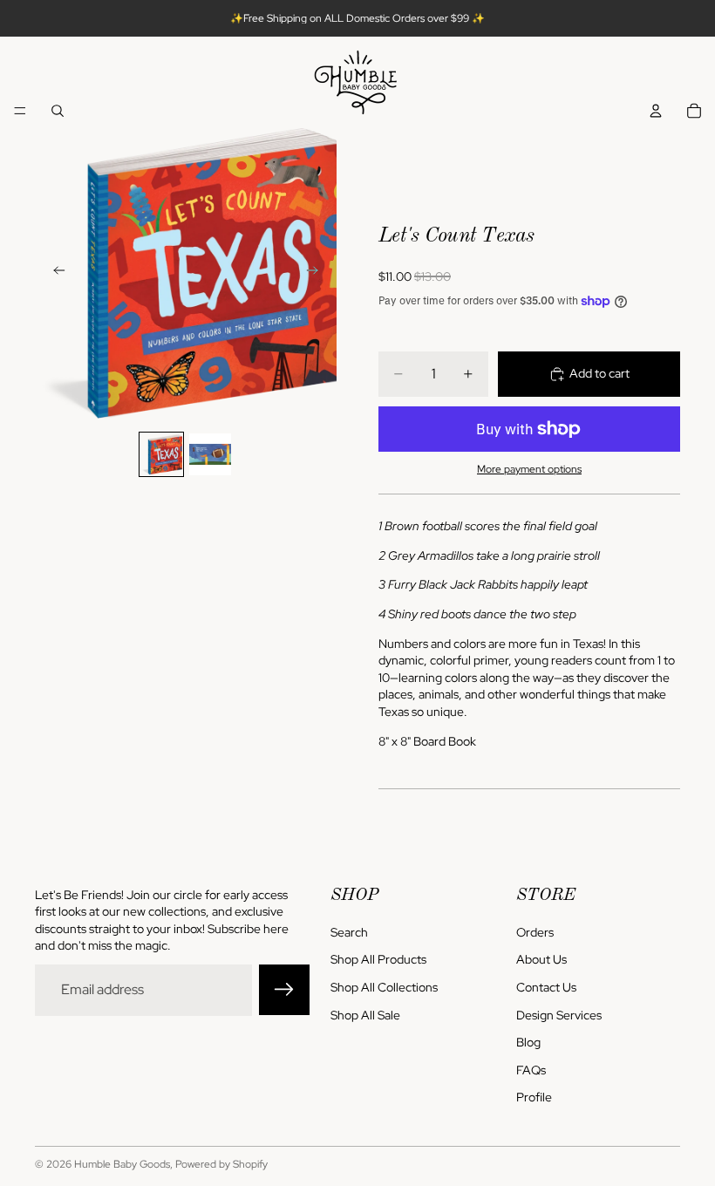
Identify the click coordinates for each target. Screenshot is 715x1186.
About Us (541, 960)
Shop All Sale (365, 1015)
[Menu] (20, 111)
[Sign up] (284, 990)
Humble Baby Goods (122, 1164)
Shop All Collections (384, 987)
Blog (528, 1043)
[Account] (656, 111)
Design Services (559, 1015)
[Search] (57, 111)
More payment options (529, 469)
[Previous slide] (54, 273)
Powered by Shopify (221, 1164)
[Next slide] (317, 273)
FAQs (531, 1070)
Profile (534, 1098)
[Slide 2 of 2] (210, 454)
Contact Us (546, 987)
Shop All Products (378, 960)
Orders (535, 932)
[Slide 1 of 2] (161, 454)
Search (349, 932)
